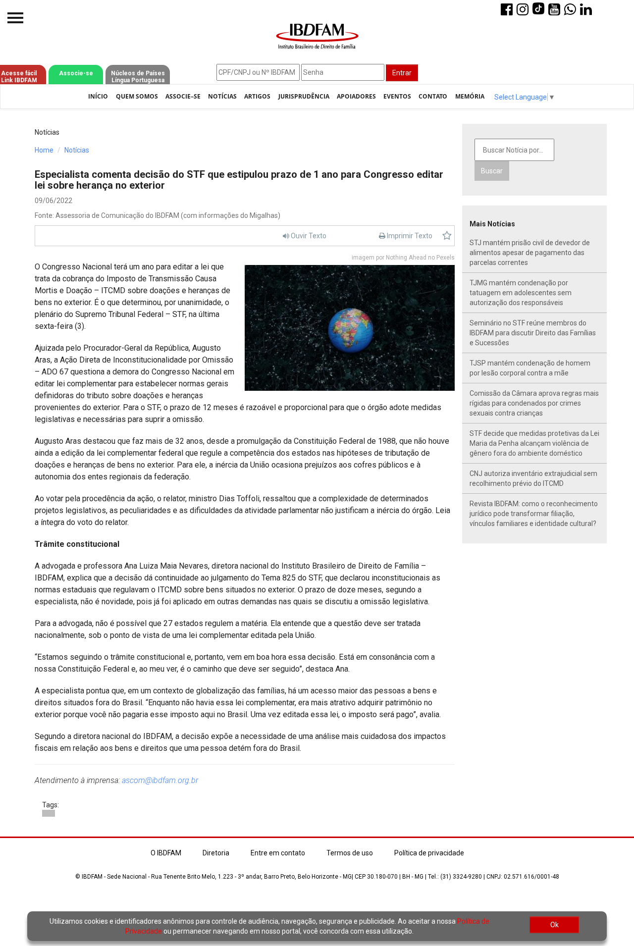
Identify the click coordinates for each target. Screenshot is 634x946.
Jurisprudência (303, 96)
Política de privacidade (429, 853)
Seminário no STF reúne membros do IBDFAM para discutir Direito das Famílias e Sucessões (533, 333)
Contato (433, 96)
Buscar (492, 171)
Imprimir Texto (408, 236)
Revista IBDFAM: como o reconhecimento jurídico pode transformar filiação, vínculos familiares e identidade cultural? (534, 513)
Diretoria (216, 853)
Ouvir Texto (307, 236)
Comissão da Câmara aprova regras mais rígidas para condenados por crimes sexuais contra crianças (534, 403)
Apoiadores (356, 96)
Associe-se (76, 73)
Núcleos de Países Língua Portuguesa (138, 77)
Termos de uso (349, 853)
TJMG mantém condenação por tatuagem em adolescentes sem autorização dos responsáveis (521, 293)
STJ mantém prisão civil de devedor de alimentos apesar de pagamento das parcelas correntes (530, 252)
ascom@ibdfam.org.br (160, 780)
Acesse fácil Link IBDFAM (19, 77)
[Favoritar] (447, 235)
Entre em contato (278, 853)
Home (44, 150)
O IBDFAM (166, 853)
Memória (469, 96)
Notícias (222, 96)
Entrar (402, 73)
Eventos (397, 96)
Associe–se (183, 96)
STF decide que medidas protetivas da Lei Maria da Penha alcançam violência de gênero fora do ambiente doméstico (534, 443)
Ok (554, 925)
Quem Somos (137, 96)
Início (98, 96)
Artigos (257, 96)
